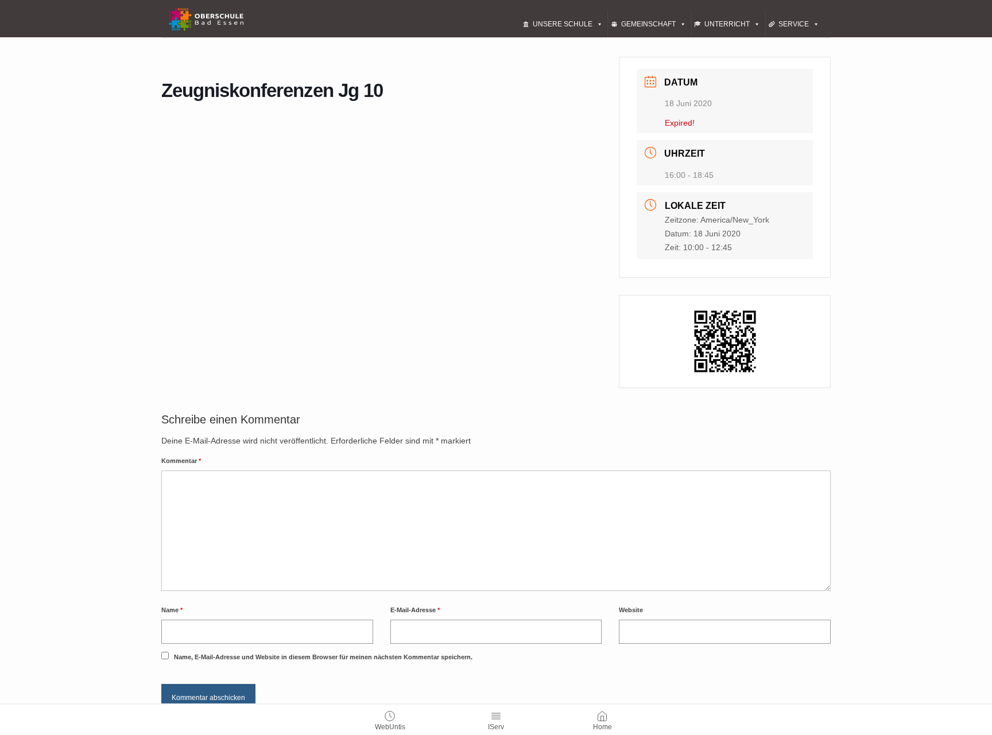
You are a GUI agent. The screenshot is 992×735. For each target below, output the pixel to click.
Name (172, 609)
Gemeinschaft (648, 24)
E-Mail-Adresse (415, 609)
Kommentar (181, 460)
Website (631, 609)
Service (793, 24)
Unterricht (727, 24)
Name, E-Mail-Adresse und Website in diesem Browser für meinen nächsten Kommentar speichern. (323, 657)
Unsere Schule (562, 24)
